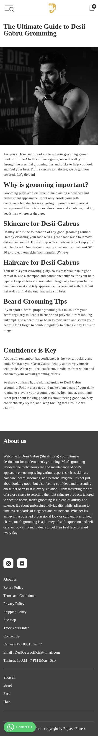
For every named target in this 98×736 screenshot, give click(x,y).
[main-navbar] (8, 7)
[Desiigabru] (51, 8)
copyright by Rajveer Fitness (64, 729)
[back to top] (87, 715)
